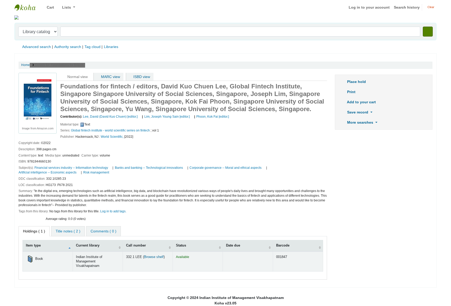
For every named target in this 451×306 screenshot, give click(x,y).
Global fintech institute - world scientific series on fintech (110, 130)
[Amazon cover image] (37, 100)
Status (181, 245)
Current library (87, 245)
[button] (48, 7)
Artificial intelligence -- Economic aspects (47, 172)
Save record (357, 112)
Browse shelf (154, 257)
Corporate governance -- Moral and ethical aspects (225, 168)
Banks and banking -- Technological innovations (149, 168)
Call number (136, 245)
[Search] (428, 32)
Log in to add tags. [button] (113, 211)
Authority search (67, 47)
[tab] (68, 231)
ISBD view (141, 77)
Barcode (282, 245)
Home (25, 65)
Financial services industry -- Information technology (71, 168)
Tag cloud (92, 47)
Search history (407, 7)
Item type (33, 245)
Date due (233, 245)
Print (350, 92)
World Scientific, (112, 137)
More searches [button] (360, 122)
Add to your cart (361, 102)
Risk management (96, 172)
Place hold (356, 82)
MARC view (110, 77)
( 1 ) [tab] (34, 231)
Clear (430, 7)
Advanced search (36, 47)
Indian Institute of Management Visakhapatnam (28, 7)
